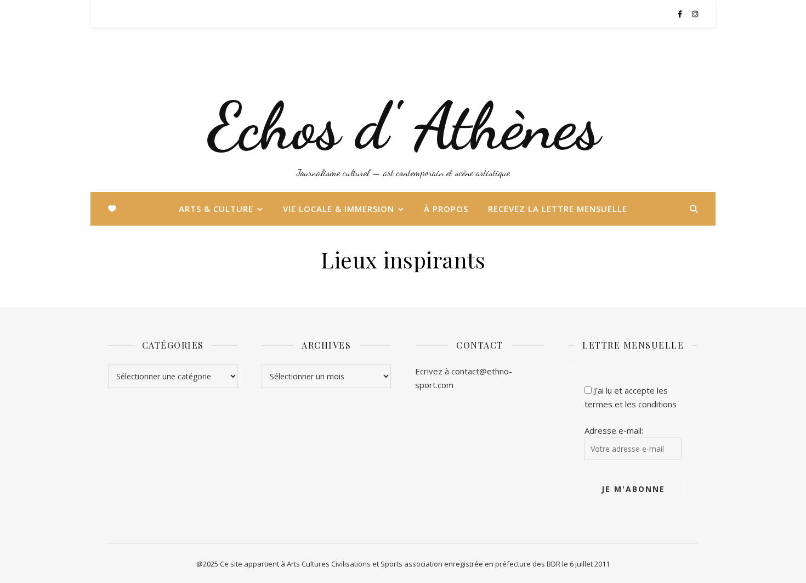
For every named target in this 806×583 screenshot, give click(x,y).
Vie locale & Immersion (338, 208)
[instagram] (695, 14)
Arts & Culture (216, 208)
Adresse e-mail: (613, 430)
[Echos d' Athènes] (403, 109)
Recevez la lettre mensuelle (557, 208)
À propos (446, 208)
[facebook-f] (681, 14)
